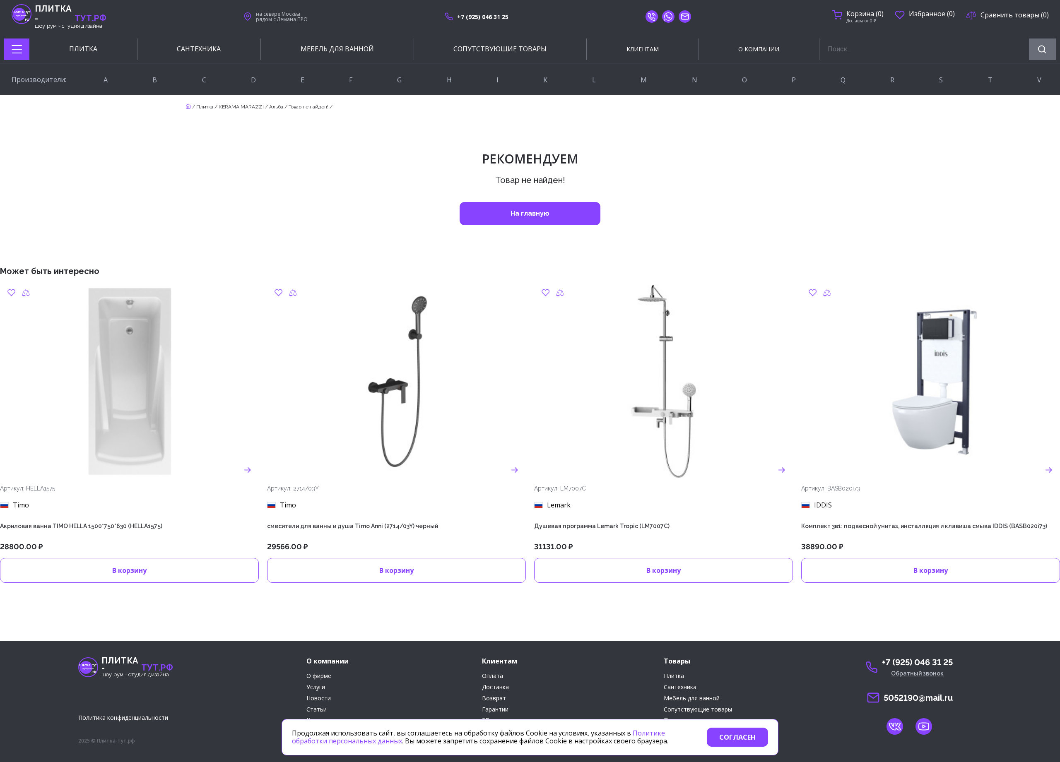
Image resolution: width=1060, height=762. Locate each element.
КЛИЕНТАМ (642, 49)
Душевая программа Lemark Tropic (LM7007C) (602, 526)
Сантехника (680, 687)
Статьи (316, 709)
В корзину (129, 570)
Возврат (494, 698)
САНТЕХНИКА (199, 49)
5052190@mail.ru (918, 698)
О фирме (318, 676)
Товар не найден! (308, 107)
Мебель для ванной (692, 698)
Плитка (204, 107)
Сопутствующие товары (698, 709)
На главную (530, 213)
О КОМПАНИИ (758, 49)
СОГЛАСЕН (737, 737)
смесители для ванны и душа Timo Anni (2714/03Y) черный (352, 526)
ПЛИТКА (83, 49)
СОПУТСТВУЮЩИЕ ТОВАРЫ (500, 49)
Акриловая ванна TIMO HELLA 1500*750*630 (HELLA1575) (81, 526)
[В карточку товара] (247, 470)
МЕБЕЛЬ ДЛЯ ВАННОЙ (337, 49)
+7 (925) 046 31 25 (482, 17)
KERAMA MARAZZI (241, 107)
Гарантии (495, 709)
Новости (318, 698)
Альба (276, 107)
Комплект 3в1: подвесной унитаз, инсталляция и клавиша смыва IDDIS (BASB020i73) (924, 526)
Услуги (315, 687)
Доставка (495, 687)
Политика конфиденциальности (123, 717)
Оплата (492, 676)
